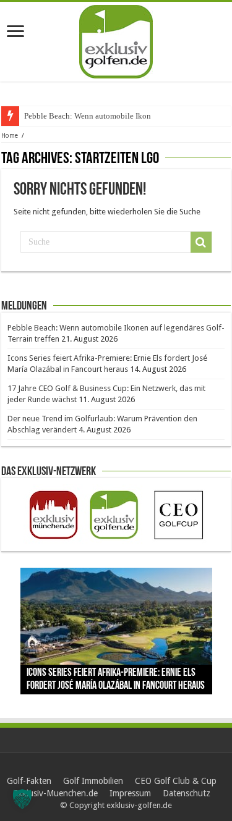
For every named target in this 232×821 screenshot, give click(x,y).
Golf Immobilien (93, 781)
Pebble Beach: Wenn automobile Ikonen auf (97, 115)
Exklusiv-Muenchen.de (55, 793)
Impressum (130, 793)
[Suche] (201, 242)
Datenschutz (186, 793)
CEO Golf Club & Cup (176, 781)
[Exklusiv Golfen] (116, 39)
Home (9, 135)
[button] (22, 799)
